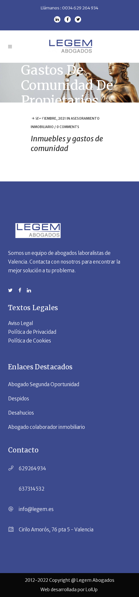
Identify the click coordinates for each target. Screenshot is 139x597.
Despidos (18, 399)
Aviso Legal (20, 323)
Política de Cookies (29, 341)
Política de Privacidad (32, 332)
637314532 (31, 489)
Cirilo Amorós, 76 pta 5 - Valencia (56, 529)
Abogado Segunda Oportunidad (43, 384)
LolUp (92, 589)
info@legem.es (36, 509)
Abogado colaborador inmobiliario (46, 427)
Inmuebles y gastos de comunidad (67, 143)
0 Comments (68, 127)
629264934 (32, 468)
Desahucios (21, 413)
